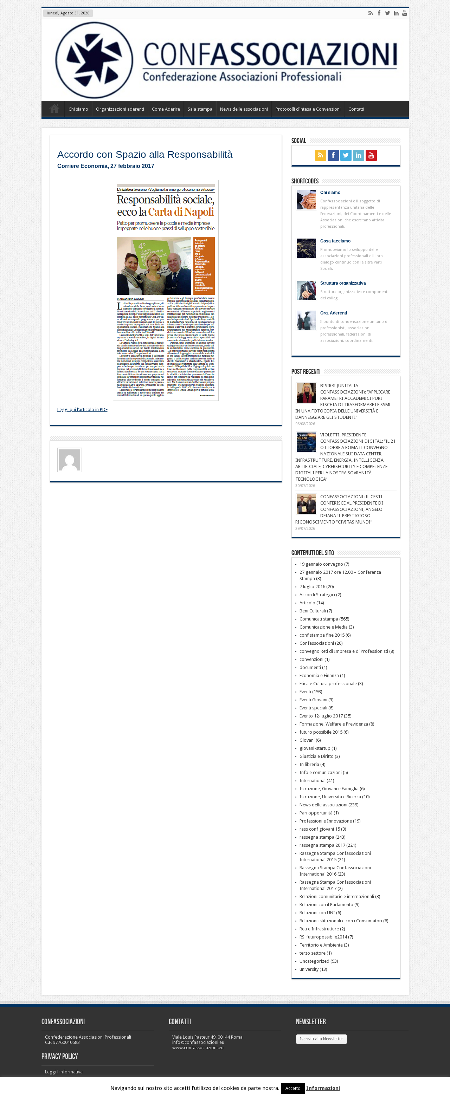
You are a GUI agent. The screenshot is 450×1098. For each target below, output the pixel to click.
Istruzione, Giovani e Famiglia (329, 788)
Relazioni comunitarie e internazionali (337, 896)
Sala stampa (200, 109)
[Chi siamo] (306, 199)
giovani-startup (315, 748)
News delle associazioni (244, 109)
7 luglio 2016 (312, 586)
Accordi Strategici (317, 594)
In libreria (309, 764)
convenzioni (311, 659)
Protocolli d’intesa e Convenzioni (308, 109)
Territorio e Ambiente (321, 945)
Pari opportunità (316, 813)
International (313, 780)
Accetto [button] (293, 1088)
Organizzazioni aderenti (120, 109)
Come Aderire (166, 109)
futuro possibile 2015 (321, 732)
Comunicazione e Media (324, 627)
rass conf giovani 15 (320, 829)
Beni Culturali (313, 610)
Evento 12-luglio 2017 (321, 716)
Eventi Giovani (313, 699)
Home (54, 110)
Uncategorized (314, 961)
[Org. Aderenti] (306, 320)
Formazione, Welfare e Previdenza (334, 724)
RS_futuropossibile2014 (323, 937)
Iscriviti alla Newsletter (321, 1039)
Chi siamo (78, 109)
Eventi (305, 691)
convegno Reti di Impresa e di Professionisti (344, 651)
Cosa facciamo (335, 241)
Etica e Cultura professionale (328, 683)
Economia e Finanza (319, 675)
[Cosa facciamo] (306, 248)
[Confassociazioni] (225, 60)
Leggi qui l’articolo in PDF (82, 409)
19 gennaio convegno (321, 564)
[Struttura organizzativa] (306, 290)
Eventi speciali (313, 707)
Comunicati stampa (319, 619)
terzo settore (313, 953)
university (309, 969)
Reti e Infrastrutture (319, 928)
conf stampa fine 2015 (322, 635)
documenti (310, 667)
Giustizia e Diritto (317, 756)
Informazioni (323, 1088)
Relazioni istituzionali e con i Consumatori (341, 920)
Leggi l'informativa (64, 1071)
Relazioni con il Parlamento (326, 904)
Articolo (307, 602)
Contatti (356, 109)
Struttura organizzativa (343, 283)
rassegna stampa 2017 (322, 845)
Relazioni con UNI (317, 912)
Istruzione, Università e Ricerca (330, 796)
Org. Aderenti (333, 313)
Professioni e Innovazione (326, 821)
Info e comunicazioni (321, 772)
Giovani (307, 740)
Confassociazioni (317, 643)
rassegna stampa (317, 837)
